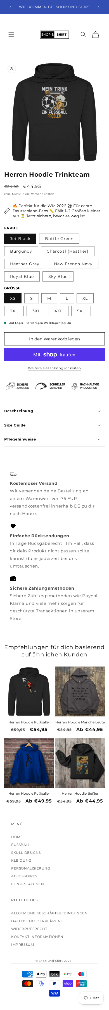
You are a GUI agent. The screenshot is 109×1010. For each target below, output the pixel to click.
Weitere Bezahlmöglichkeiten (54, 368)
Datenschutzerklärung (37, 921)
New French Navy (73, 263)
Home (17, 837)
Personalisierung (30, 868)
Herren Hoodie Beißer (80, 793)
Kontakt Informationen (37, 937)
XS (13, 298)
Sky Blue (58, 276)
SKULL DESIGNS (26, 852)
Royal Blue (22, 276)
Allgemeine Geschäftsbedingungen (49, 913)
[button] (11, 34)
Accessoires (24, 876)
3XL (36, 310)
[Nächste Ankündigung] (99, 7)
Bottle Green (59, 238)
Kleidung (21, 860)
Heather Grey (24, 263)
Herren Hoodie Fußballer (29, 722)
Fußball (20, 845)
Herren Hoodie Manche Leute (80, 722)
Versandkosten (42, 194)
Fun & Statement (28, 884)
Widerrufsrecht (29, 929)
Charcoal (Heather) (68, 251)
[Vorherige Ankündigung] (10, 7)
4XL (58, 310)
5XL (81, 310)
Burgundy (21, 251)
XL (85, 298)
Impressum (22, 944)
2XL (14, 310)
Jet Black (20, 238)
